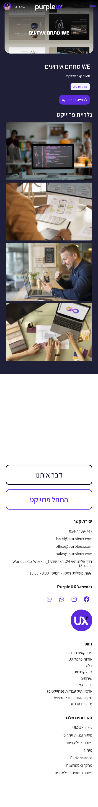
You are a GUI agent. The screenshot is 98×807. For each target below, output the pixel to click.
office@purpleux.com (74, 546)
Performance (81, 757)
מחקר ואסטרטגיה (79, 765)
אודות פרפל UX (80, 659)
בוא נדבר (19, 6)
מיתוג (88, 750)
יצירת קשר (84, 684)
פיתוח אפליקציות (79, 742)
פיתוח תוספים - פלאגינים (73, 772)
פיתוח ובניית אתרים (77, 735)
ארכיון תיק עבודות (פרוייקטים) (69, 691)
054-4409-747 (80, 531)
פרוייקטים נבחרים (79, 652)
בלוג (89, 665)
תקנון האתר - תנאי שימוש (73, 697)
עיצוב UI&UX (82, 727)
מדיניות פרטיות (80, 704)
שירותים (86, 678)
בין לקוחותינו (83, 672)
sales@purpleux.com (74, 553)
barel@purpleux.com (74, 538)
